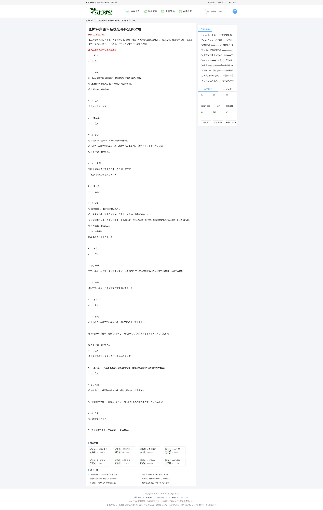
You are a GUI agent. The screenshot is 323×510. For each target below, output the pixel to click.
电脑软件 (211, 3)
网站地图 (232, 3)
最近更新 (221, 3)
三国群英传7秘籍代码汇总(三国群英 (156, 479)
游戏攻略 (103, 21)
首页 (96, 21)
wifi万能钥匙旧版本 (177, 460)
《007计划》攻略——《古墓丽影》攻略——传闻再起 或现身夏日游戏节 (232, 45)
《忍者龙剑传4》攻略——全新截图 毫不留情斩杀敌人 (224, 75)
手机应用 (152, 11)
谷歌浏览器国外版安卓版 (127, 449)
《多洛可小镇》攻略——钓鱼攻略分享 (217, 81)
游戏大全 (135, 11)
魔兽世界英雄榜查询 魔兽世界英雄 (155, 474)
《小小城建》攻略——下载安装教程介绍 (218, 35)
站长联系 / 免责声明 (143, 497)
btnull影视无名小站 (177, 449)
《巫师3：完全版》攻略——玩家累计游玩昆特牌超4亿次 (225, 70)
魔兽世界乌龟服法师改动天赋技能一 (104, 483)
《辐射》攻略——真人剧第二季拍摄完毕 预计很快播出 (224, 60)
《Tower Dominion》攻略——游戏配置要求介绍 (221, 40)
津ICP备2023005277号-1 (179, 497)
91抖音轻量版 (101, 449)
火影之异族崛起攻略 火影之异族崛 (155, 483)
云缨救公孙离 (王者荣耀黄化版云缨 (103, 474)
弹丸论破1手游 (152, 460)
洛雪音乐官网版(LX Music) (152, 449)
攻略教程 (187, 11)
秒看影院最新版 (127, 460)
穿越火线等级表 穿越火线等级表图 (103, 479)
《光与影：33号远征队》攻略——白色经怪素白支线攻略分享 (227, 50)
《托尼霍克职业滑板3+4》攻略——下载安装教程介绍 (223, 55)
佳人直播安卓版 (102, 460)
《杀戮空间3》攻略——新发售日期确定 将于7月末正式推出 (226, 65)
